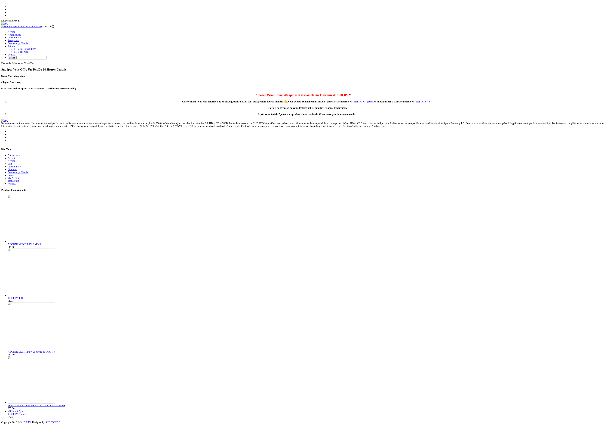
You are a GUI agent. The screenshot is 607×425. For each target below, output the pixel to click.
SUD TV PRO (52, 422)
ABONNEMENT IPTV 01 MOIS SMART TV (32, 351)
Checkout (12, 169)
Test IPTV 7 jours (363, 101)
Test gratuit (13, 180)
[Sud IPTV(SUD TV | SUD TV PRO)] (21, 26)
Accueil (11, 158)
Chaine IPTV (14, 166)
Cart (10, 163)
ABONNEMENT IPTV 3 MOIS (24, 244)
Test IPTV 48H (15, 298)
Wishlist (11, 183)
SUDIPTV (25, 422)
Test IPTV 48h (423, 101)
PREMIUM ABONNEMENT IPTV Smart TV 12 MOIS (36, 405)
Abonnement (14, 155)
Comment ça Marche (18, 172)
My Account (14, 178)
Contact (11, 175)
